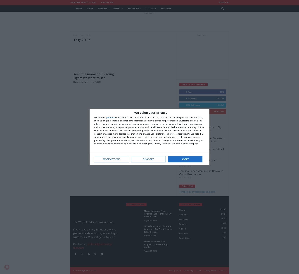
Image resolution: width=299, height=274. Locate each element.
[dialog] (149, 137)
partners (110, 117)
